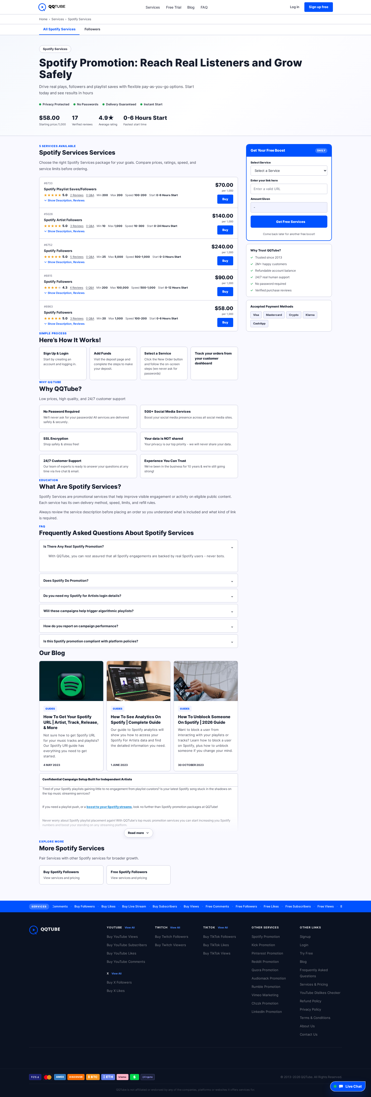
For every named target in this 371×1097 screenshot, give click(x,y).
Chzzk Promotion (265, 1003)
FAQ (204, 7)
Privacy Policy (310, 1009)
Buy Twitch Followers (171, 937)
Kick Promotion (263, 945)
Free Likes (261, 906)
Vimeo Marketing (265, 995)
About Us (307, 1026)
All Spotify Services (59, 29)
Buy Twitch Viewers (170, 945)
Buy (225, 199)
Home (43, 19)
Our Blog (52, 653)
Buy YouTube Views (122, 937)
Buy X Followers (119, 982)
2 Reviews (77, 195)
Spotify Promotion (266, 937)
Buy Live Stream (124, 906)
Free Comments (207, 906)
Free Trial (173, 7)
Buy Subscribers (155, 906)
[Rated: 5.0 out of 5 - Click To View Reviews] (52, 195)
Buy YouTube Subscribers (127, 945)
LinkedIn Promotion (267, 1012)
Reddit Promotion (265, 962)
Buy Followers (75, 906)
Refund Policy (310, 1001)
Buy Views (181, 906)
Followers (92, 29)
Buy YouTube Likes (121, 953)
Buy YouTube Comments (126, 962)
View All (130, 927)
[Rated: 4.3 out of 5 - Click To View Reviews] (52, 288)
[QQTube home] (51, 7)
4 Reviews (76, 287)
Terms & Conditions (315, 1018)
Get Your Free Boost (268, 150)
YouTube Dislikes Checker (320, 993)
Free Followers (236, 906)
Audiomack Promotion (269, 978)
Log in (294, 7)
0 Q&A (90, 195)
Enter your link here (264, 180)
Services (153, 7)
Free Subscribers (288, 906)
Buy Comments (342, 906)
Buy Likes (99, 906)
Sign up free (318, 7)
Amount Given (260, 199)
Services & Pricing (314, 984)
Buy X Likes (116, 991)
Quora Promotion (265, 970)
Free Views (316, 906)
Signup (305, 937)
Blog (191, 7)
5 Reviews (77, 257)
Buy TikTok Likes (216, 945)
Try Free (306, 953)
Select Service (261, 162)
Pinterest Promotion (267, 953)
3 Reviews (77, 226)
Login (304, 945)
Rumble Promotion (266, 987)
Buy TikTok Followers (219, 937)
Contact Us (308, 1034)
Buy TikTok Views (216, 953)
